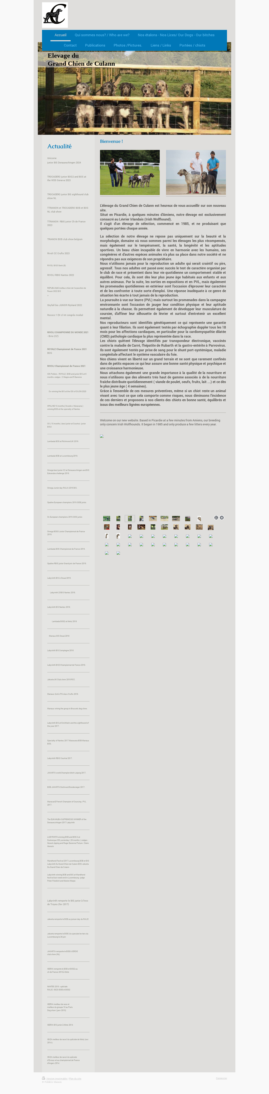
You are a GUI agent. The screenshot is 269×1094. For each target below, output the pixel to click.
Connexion (221, 1078)
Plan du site (75, 1078)
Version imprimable (57, 1078)
